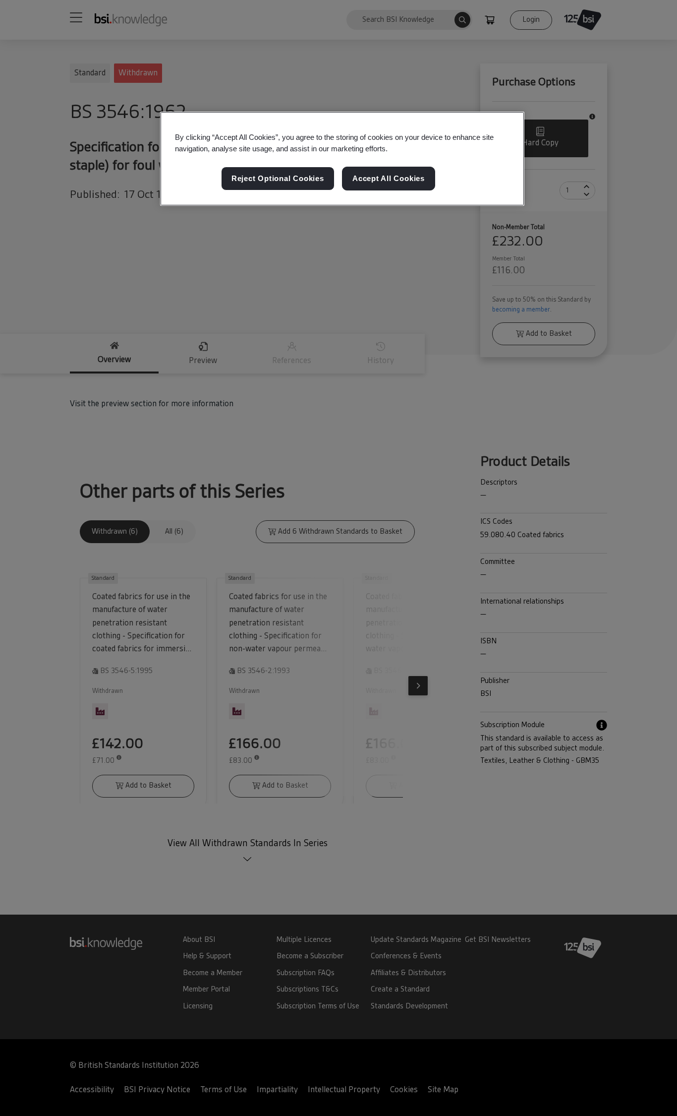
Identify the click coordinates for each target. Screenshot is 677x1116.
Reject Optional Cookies (277, 178)
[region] (342, 159)
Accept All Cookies (388, 178)
